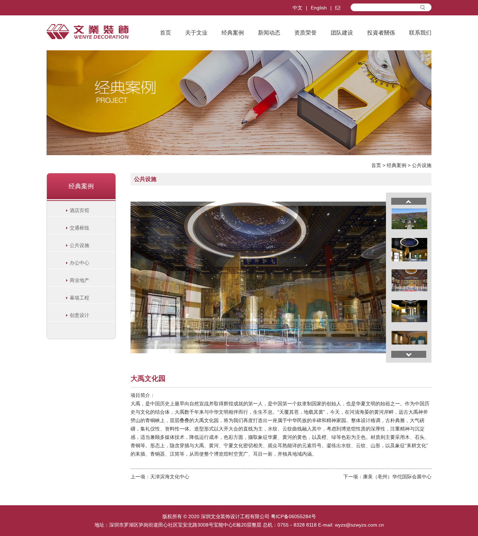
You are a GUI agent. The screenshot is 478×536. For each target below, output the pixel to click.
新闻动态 (269, 33)
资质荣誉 (305, 33)
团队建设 (342, 33)
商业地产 (79, 280)
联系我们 (420, 33)
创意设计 (79, 315)
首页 (165, 33)
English (319, 7)
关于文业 (196, 33)
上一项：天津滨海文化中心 (160, 476)
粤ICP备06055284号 (293, 516)
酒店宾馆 (79, 210)
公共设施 (421, 165)
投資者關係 (381, 33)
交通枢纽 (79, 228)
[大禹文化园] (258, 277)
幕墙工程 (79, 297)
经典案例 (233, 33)
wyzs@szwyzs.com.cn (359, 525)
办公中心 (79, 263)
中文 (297, 7)
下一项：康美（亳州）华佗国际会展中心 (387, 476)
